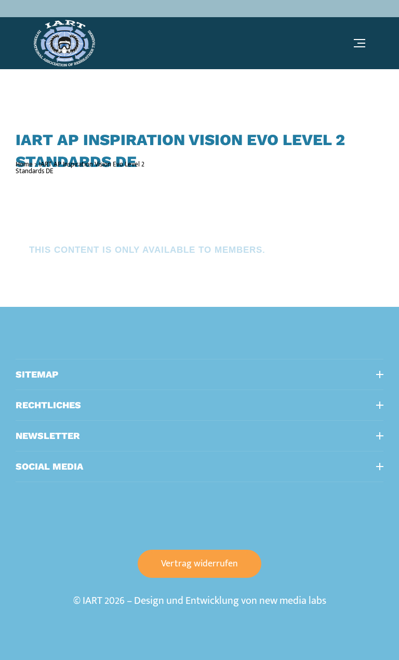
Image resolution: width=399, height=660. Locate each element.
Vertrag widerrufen (199, 564)
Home (24, 164)
